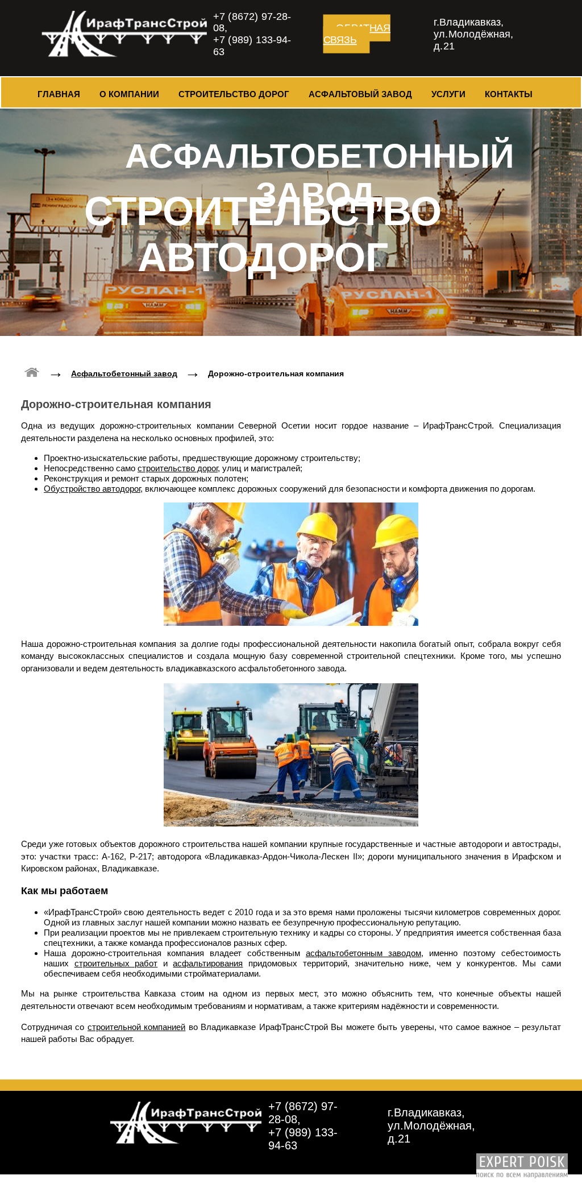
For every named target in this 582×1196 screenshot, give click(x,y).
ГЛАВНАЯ (59, 94)
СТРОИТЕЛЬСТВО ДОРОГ (233, 94)
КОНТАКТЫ (509, 94)
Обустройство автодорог (92, 488)
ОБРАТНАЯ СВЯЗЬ (356, 33)
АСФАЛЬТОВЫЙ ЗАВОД (360, 94)
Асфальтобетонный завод (124, 373)
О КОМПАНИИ (129, 94)
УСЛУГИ (448, 94)
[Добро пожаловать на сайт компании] (32, 371)
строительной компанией (136, 1027)
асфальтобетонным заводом (363, 953)
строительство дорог (178, 468)
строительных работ (116, 963)
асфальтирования (208, 963)
